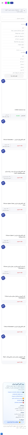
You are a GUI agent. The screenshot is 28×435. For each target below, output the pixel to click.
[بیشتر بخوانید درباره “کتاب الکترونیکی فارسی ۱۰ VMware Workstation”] (23, 139)
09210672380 (19, 400)
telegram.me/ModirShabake (17, 396)
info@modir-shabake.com (17, 394)
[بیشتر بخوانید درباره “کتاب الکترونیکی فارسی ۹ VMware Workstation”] (23, 326)
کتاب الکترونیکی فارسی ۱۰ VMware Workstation (14, 139)
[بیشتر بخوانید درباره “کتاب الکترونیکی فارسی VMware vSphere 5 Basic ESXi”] (23, 203)
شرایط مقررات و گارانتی (19, 408)
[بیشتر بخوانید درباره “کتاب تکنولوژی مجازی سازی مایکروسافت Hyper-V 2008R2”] (23, 357)
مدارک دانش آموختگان (20, 417)
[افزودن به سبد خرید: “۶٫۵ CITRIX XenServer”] (23, 110)
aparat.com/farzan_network (17, 398)
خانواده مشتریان (21, 415)
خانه (22, 10)
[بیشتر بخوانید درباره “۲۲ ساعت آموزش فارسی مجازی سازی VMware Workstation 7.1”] (23, 266)
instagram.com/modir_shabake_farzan (15, 392)
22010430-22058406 (18, 402)
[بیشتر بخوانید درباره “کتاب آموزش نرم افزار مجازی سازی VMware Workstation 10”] (23, 296)
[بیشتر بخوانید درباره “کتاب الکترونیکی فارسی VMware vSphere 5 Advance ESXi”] (23, 235)
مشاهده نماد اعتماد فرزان (12, 422)
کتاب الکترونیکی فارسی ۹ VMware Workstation (14, 326)
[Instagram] (6, 3)
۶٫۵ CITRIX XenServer (20, 109)
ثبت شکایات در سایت (20, 410)
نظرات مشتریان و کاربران (19, 414)
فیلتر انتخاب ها (14, 76)
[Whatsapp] (8, 3)
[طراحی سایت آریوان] (1, 434)
